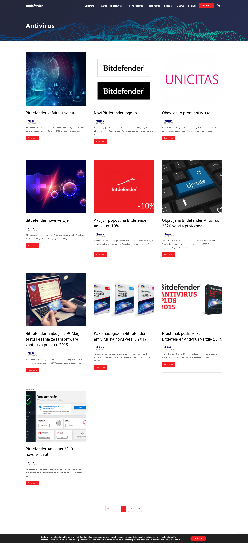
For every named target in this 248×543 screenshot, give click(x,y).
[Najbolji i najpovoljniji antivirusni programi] (35, 5)
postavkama (112, 540)
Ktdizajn (32, 121)
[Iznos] (218, 5)
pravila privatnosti (154, 539)
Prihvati (198, 538)
